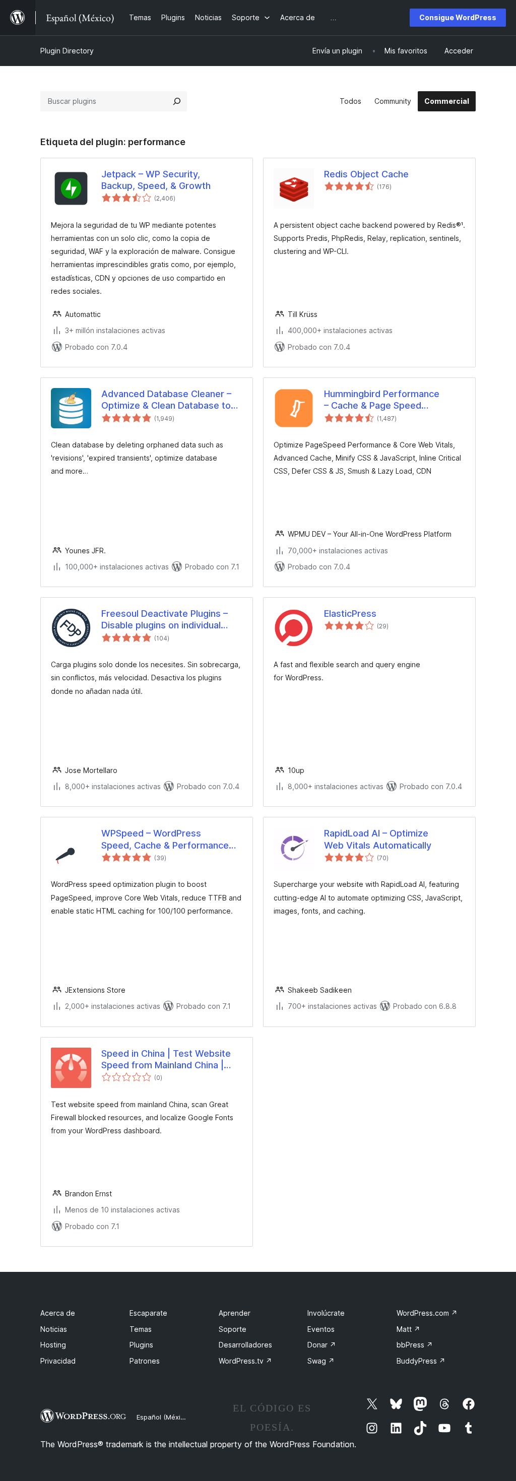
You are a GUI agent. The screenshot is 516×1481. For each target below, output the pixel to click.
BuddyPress (421, 1361)
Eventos (321, 1329)
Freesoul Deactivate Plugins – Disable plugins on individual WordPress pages (164, 619)
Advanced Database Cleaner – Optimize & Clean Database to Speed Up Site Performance (166, 400)
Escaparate (148, 1313)
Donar (321, 1344)
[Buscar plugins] (177, 101)
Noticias (53, 1329)
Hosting (53, 1344)
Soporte (232, 1329)
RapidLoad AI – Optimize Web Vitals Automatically (377, 839)
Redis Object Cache (366, 174)
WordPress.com (427, 1313)
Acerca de (57, 1313)
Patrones (145, 1361)
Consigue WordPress (457, 17)
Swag (321, 1361)
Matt (408, 1329)
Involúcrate (326, 1313)
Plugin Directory (67, 50)
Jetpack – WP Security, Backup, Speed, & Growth (156, 180)
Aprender (234, 1313)
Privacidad (58, 1361)
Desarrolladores (245, 1344)
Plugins (141, 1344)
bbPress (415, 1344)
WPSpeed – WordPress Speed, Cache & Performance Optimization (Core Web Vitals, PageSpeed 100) (167, 839)
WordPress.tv (245, 1361)
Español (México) (163, 1417)
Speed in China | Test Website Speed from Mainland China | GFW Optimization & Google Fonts (166, 1059)
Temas (141, 1329)
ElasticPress (350, 613)
